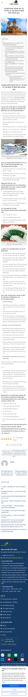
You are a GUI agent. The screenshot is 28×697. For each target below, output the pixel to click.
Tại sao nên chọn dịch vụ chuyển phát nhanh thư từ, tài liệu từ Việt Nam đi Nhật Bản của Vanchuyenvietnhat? (14, 48)
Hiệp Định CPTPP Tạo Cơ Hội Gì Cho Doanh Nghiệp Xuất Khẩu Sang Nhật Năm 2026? (12, 521)
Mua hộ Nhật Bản (6, 617)
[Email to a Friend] (15, 445)
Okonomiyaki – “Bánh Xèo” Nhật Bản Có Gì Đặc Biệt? (13, 502)
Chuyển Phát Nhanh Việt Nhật (18, 450)
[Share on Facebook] (10, 445)
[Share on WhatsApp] (7, 445)
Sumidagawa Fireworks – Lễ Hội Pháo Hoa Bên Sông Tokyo (13, 492)
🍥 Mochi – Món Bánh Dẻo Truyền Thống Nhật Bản (13, 487)
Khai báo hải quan (6, 614)
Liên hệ (4, 635)
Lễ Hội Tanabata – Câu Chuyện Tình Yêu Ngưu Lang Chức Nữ (13, 511)
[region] (14, 681)
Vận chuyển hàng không (8, 605)
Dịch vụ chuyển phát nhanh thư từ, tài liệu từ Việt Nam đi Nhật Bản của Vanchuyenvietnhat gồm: (15, 53)
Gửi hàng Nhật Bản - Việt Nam (10, 602)
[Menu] (2, 2)
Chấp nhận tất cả (14, 685)
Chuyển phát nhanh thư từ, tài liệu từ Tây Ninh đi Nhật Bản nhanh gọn (13, 44)
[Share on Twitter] (12, 445)
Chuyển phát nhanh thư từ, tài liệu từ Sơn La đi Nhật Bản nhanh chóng (7, 473)
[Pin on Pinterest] (18, 445)
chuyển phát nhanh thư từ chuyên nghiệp (11, 453)
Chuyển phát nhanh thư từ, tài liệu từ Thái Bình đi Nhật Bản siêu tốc (21, 473)
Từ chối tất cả (14, 693)
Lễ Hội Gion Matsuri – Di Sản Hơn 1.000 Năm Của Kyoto (13, 516)
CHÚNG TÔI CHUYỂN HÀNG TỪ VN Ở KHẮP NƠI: (14, 64)
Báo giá (4, 625)
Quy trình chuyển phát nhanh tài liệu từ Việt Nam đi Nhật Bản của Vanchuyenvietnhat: (14, 67)
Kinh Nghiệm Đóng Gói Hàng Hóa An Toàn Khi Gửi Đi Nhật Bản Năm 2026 (14, 530)
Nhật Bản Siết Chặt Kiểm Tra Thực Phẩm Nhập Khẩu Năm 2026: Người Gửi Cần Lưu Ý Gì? (13, 525)
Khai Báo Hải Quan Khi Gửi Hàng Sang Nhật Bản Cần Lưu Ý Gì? (13, 497)
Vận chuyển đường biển (8, 608)
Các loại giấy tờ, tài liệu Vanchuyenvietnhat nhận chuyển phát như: (14, 61)
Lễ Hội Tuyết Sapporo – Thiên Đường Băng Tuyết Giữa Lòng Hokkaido (12, 506)
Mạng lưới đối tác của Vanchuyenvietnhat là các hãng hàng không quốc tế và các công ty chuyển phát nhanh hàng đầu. (14, 57)
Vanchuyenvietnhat (19, 98)
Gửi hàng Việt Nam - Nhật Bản (9, 599)
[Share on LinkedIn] (20, 445)
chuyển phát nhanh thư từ (20, 451)
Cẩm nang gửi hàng (7, 631)
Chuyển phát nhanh (7, 611)
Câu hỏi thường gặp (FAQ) (8, 628)
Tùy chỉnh (14, 689)
